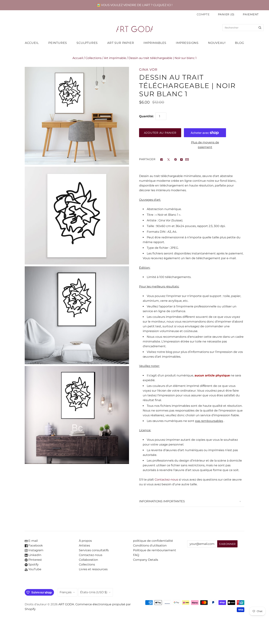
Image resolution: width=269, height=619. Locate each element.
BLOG (239, 43)
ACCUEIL (32, 43)
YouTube (34, 569)
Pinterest (35, 559)
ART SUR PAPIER (120, 43)
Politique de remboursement (154, 550)
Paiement (251, 14)
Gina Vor (148, 69)
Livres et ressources (93, 569)
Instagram (35, 550)
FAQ (136, 555)
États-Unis (93, 592)
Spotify (33, 564)
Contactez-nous (166, 479)
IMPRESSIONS (187, 43)
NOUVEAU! (216, 43)
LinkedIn (34, 555)
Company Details (145, 559)
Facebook (35, 545)
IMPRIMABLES (154, 43)
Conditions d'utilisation (150, 545)
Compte (203, 14)
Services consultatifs (94, 550)
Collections (93, 58)
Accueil (77, 58)
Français (66, 592)
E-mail (33, 540)
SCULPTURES (87, 43)
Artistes (84, 545)
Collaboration (88, 559)
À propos (85, 540)
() (226, 14)
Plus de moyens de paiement (205, 145)
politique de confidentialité (153, 540)
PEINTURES (57, 43)
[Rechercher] (260, 27)
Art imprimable (115, 58)
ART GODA (66, 604)
